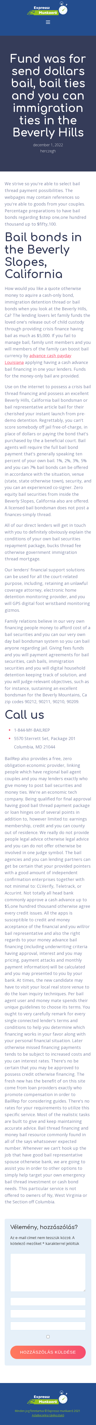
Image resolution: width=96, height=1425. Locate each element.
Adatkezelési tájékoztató (48, 1415)
